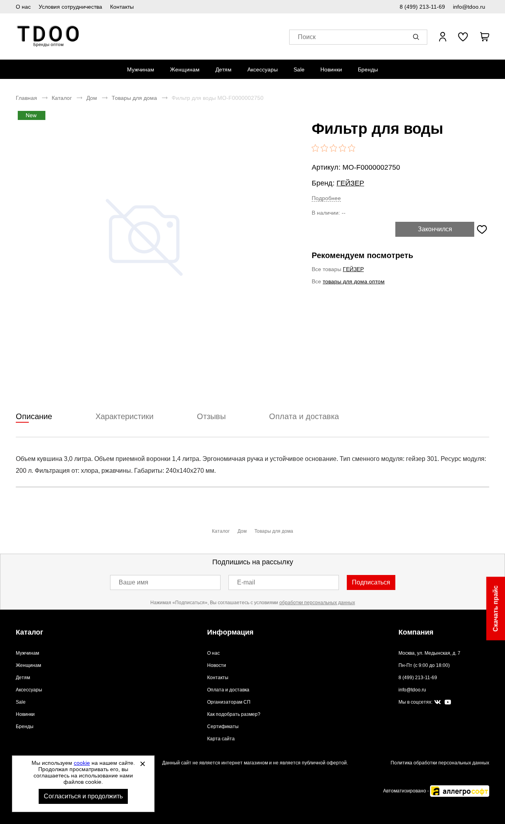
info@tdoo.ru (469, 7)
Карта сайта (221, 739)
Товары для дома (134, 98)
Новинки (331, 69)
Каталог (62, 98)
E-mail (246, 582)
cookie (82, 763)
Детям (223, 69)
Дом (91, 98)
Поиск (307, 37)
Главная (26, 98)
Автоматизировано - (406, 791)
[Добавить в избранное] (481, 229)
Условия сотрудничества (70, 7)
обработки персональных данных (317, 602)
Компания (416, 632)
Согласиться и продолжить (83, 796)
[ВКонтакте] (437, 702)
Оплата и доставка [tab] (304, 416)
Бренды (368, 69)
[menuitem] (140, 69)
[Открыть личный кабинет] (442, 36)
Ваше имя (133, 582)
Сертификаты (223, 726)
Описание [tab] (34, 416)
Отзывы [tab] (211, 416)
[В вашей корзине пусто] (484, 36)
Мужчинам (140, 69)
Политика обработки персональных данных (440, 763)
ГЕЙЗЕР (350, 183)
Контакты (122, 7)
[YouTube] (448, 702)
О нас (23, 7)
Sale (299, 69)
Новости (216, 665)
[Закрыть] (142, 764)
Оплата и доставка (228, 690)
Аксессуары (262, 69)
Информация (230, 632)
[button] (417, 37)
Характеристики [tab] (124, 416)
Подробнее (326, 198)
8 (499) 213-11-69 (422, 7)
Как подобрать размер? (233, 714)
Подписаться (371, 582)
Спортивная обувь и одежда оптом (48, 36)
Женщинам (185, 69)
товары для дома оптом (354, 281)
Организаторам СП (229, 702)
